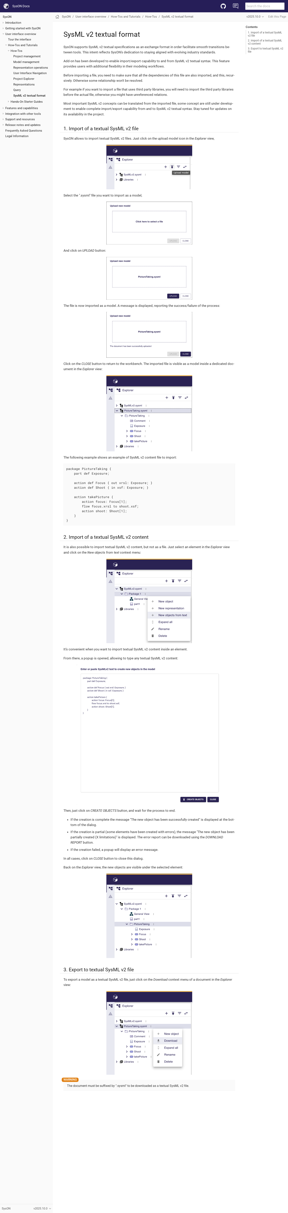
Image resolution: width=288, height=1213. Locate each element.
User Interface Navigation (30, 73)
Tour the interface (19, 39)
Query (17, 90)
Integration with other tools (23, 114)
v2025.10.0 (253, 16)
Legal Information (16, 136)
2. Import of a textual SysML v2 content (265, 42)
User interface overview (20, 34)
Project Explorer (23, 79)
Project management (27, 56)
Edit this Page (277, 16)
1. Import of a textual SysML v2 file (265, 34)
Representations (24, 84)
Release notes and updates (23, 125)
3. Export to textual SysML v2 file (265, 50)
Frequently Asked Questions (23, 130)
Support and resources (20, 119)
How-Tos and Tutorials (23, 45)
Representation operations (30, 67)
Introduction (13, 22)
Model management (26, 62)
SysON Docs (21, 6)
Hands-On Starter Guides (27, 101)
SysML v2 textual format (29, 95)
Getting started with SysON (23, 28)
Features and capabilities (21, 108)
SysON (7, 17)
